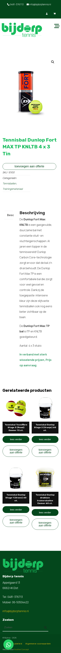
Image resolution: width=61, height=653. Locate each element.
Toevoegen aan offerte (29, 166)
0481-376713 (16, 4)
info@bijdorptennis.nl (40, 4)
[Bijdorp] (21, 29)
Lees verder (16, 439)
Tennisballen (9, 183)
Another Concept (21, 649)
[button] (53, 62)
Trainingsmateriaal (13, 188)
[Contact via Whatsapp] (8, 644)
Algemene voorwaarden (38, 643)
